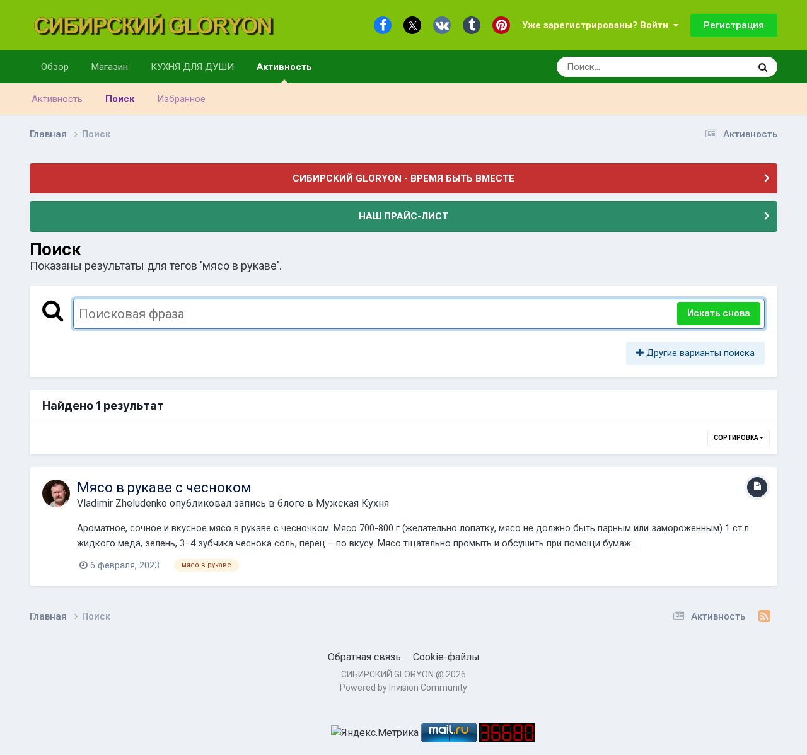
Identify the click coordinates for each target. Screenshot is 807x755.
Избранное (181, 99)
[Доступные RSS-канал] (764, 616)
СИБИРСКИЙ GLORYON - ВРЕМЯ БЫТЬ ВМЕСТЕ (403, 178)
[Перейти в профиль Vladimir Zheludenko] (56, 493)
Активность (284, 66)
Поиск (119, 99)
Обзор (55, 66)
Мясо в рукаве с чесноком (164, 487)
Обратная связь (364, 657)
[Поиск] (762, 67)
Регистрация (734, 25)
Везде (720, 66)
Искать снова (718, 313)
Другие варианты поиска (699, 353)
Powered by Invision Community (403, 688)
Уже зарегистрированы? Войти (597, 25)
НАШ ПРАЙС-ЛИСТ (403, 216)
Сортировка (737, 437)
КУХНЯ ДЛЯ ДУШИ (192, 66)
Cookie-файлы (446, 657)
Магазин (109, 66)
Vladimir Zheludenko (122, 503)
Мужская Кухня (352, 503)
